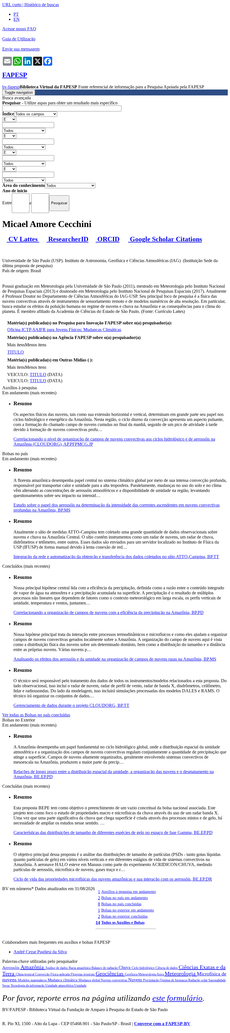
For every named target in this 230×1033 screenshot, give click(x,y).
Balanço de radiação (105, 968)
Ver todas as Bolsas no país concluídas (36, 715)
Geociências (110, 973)
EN (16, 19)
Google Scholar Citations (165, 239)
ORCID (107, 239)
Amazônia (32, 967)
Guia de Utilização (18, 38)
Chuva (125, 967)
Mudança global (90, 980)
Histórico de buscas (41, 4)
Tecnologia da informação (28, 986)
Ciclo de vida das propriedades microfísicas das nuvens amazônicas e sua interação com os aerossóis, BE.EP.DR (112, 879)
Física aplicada (60, 974)
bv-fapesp (11, 86)
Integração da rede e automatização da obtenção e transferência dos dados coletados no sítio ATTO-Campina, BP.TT (116, 556)
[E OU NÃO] (9, 119)
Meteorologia (181, 973)
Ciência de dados (167, 968)
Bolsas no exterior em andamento (127, 910)
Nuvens (135, 979)
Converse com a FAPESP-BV (162, 1023)
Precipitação (151, 980)
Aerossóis (11, 967)
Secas (6, 986)
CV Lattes (23, 239)
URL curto (11, 4)
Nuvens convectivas (114, 980)
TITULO (15, 352)
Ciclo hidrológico (143, 968)
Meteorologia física (151, 974)
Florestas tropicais (83, 974)
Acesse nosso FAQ (19, 28)
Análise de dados (57, 968)
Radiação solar (198, 980)
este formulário (177, 997)
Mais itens (16, 344)
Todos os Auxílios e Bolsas (122, 922)
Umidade (80, 986)
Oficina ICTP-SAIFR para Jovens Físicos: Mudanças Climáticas (64, 329)
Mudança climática (63, 980)
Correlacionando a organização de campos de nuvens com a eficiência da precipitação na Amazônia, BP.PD (108, 612)
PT (16, 14)
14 (98, 922)
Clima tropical (25, 974)
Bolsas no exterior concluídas (124, 916)
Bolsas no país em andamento (124, 897)
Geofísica (131, 974)
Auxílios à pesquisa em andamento (128, 891)
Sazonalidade (217, 980)
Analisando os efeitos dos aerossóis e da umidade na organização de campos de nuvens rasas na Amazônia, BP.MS (114, 659)
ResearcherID (67, 239)
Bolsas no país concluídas (121, 904)
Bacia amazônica (80, 968)
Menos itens (35, 344)
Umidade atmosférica (59, 986)
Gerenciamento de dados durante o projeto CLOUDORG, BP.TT (71, 705)
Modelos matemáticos (33, 980)
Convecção (42, 974)
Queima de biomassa (174, 980)
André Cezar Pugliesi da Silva (40, 951)
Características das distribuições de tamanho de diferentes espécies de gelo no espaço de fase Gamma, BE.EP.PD (113, 832)
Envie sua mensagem (21, 49)
